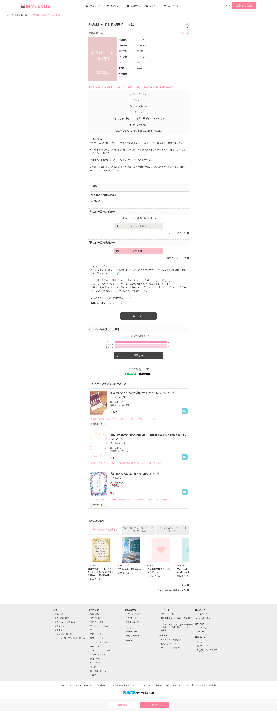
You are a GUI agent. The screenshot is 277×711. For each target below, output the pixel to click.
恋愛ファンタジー (97, 634)
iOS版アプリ (201, 614)
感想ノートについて (176, 258)
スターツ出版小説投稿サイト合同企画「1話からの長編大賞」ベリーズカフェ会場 (177, 627)
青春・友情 (95, 646)
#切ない (131, 87)
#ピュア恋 (100, 499)
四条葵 (113, 478)
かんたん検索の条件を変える (172, 590)
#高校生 (165, 499)
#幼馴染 (170, 87)
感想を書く (138, 251)
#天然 (100, 463)
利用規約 (88, 685)
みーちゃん (115, 443)
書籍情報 (135, 5)
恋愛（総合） (95, 614)
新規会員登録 (244, 5)
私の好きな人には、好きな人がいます (132, 473)
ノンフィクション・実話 (100, 650)
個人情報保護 (199, 685)
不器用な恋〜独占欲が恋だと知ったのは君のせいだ (140, 392)
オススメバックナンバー (171, 648)
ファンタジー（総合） (99, 626)
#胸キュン (112, 87)
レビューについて (177, 233)
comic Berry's (131, 632)
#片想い (93, 87)
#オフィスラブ (144, 419)
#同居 (106, 463)
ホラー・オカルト (97, 654)
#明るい (113, 463)
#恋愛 (92, 499)
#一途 (149, 463)
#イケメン (132, 419)
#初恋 (162, 87)
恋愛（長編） (95, 618)
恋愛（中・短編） (97, 622)
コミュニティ (60, 642)
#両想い (102, 87)
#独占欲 (154, 87)
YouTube (200, 632)
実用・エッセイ (96, 638)
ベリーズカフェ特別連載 (171, 640)
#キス (139, 87)
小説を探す (95, 5)
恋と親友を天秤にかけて (104, 194)
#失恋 (114, 499)
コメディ (94, 667)
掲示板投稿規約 (162, 685)
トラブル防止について (181, 685)
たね (183, 33)
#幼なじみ (132, 499)
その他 (93, 675)
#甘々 (154, 419)
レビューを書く (138, 226)
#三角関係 (122, 499)
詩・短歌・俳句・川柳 (99, 671)
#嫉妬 (146, 87)
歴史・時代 (95, 659)
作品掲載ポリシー (102, 685)
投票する (138, 355)
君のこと (95, 201)
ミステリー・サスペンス (100, 642)
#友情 (158, 499)
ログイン (226, 5)
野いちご (200, 641)
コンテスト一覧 (167, 614)
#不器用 (93, 419)
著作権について (146, 685)
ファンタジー (95, 630)
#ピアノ (151, 499)
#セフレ (123, 419)
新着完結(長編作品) (63, 618)
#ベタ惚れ (157, 463)
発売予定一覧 (131, 618)
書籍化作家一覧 (132, 622)
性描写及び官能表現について (125, 685)
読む (154, 705)
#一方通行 (142, 499)
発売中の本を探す (133, 614)
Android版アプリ (203, 618)
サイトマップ (75, 685)
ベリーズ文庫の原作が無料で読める (70, 638)
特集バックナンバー (169, 644)
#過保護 (121, 463)
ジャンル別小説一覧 (63, 634)
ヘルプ (64, 685)
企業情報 (212, 685)
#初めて (101, 419)
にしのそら (115, 397)
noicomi (129, 640)
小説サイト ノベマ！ (205, 646)
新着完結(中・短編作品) (65, 622)
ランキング (116, 5)
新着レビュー (60, 626)
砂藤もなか (96, 303)
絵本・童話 (95, 663)
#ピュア (122, 87)
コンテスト (173, 5)
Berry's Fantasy (132, 636)
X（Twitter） (201, 628)
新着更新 (58, 630)
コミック (154, 5)
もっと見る (138, 316)
